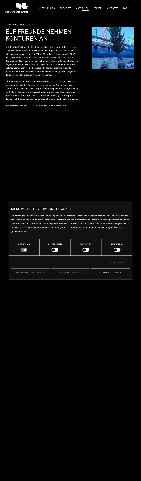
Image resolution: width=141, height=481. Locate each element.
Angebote (112, 8)
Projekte (65, 8)
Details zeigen (116, 263)
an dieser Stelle (58, 106)
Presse (97, 8)
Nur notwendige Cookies (30, 273)
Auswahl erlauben (70, 273)
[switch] (54, 250)
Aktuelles (82, 8)
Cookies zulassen (110, 273)
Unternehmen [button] (47, 8)
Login (126, 8)
